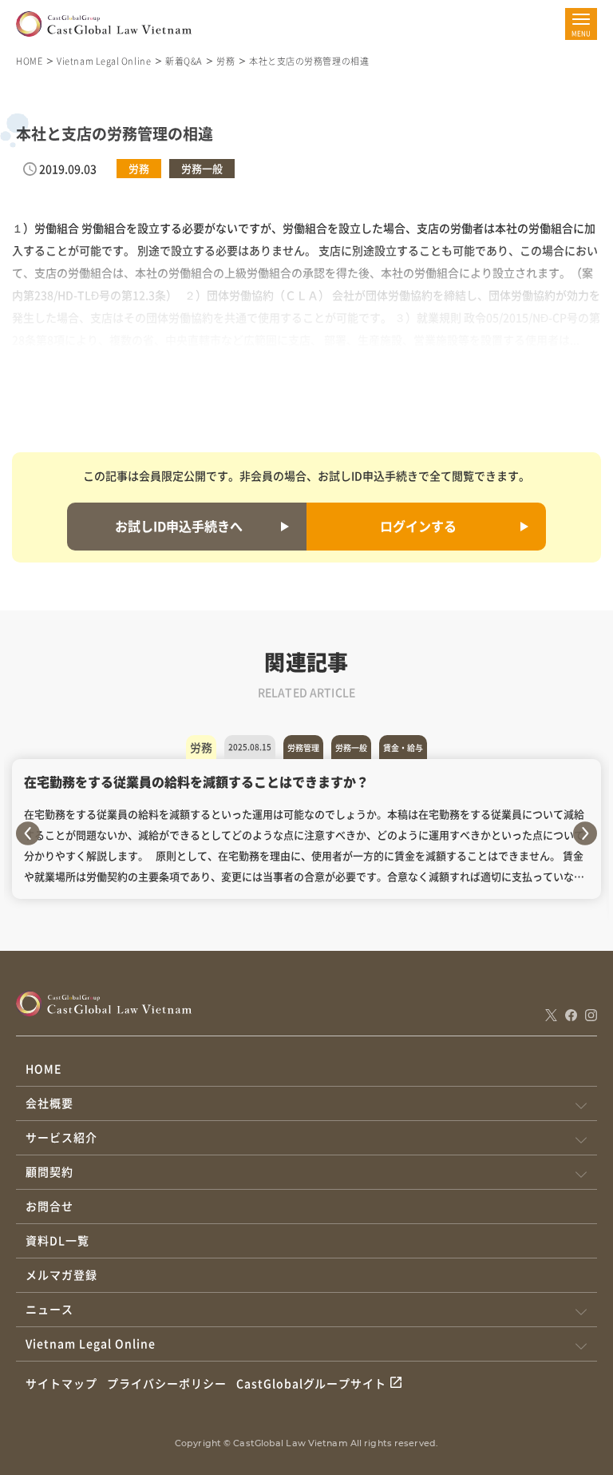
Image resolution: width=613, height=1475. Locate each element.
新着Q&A (183, 60)
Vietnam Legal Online (104, 60)
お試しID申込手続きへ (179, 525)
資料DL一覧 (57, 1240)
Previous (28, 833)
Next (585, 833)
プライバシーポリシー (167, 1383)
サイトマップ (61, 1383)
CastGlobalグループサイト (311, 1383)
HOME (29, 60)
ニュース (49, 1309)
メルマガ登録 (61, 1274)
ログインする (418, 525)
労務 (225, 60)
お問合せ (49, 1206)
